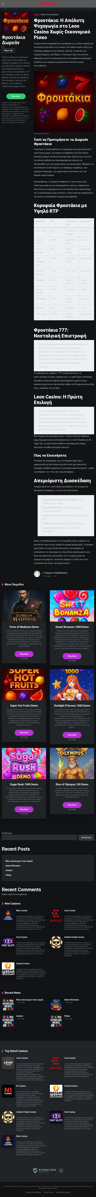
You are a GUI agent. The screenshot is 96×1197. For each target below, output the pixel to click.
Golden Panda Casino (74, 937)
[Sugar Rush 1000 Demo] (24, 778)
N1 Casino (21, 1086)
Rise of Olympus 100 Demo (72, 784)
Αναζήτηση (7, 833)
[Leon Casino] (8, 1068)
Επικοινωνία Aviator (63, 1192)
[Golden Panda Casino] (56, 948)
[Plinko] (56, 1026)
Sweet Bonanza (13, 866)
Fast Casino (21, 937)
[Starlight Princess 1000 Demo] (72, 699)
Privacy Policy (48, 1192)
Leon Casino (22, 1058)
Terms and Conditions (33, 1192)
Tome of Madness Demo (24, 627)
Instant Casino (23, 963)
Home (36, 14)
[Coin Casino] (56, 921)
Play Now (15, 96)
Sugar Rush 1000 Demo (24, 784)
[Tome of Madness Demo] (24, 621)
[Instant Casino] (8, 974)
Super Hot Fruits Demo (24, 705)
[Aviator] (48, 3)
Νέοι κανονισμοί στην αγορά (19, 861)
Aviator (9, 870)
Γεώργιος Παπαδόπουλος (56, 573)
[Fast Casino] (8, 948)
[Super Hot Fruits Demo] (24, 699)
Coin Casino (70, 910)
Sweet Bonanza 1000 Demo (72, 627)
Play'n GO (8, 50)
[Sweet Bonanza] (56, 1010)
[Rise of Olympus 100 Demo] (72, 778)
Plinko (9, 875)
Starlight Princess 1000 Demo (72, 705)
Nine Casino (22, 910)
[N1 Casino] (8, 1096)
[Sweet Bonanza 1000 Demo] (72, 621)
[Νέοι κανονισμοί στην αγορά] (8, 1010)
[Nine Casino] (8, 921)
